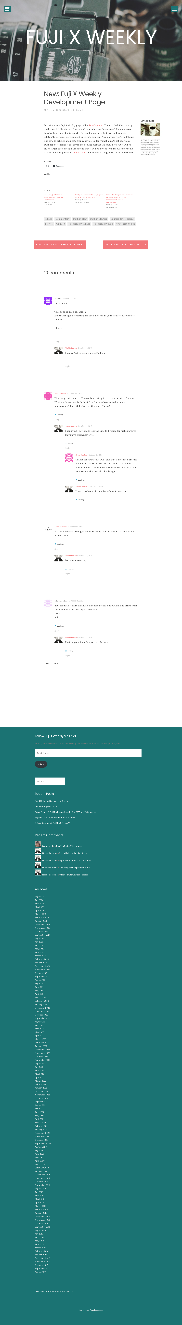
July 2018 (39, 1234)
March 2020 (40, 1164)
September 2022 (43, 1060)
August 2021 (40, 1105)
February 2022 (42, 1084)
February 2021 (41, 1126)
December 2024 (42, 966)
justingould (47, 846)
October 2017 (41, 1265)
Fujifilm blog (80, 218)
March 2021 (40, 1122)
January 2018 (41, 1254)
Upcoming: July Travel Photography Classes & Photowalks (54, 197)
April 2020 (40, 1161)
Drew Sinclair (60, 393)
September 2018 (42, 1227)
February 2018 (41, 1251)
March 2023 (40, 1039)
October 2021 (41, 1098)
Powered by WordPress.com (91, 1310)
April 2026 (39, 910)
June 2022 (39, 1070)
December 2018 (42, 1216)
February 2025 (42, 959)
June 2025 (39, 945)
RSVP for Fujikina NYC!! (46, 806)
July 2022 (39, 1067)
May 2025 (39, 948)
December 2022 (42, 1049)
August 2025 (40, 938)
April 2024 (40, 994)
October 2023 (41, 1015)
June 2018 (39, 1237)
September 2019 (42, 1185)
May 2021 (39, 1115)
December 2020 (42, 1133)
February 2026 (42, 917)
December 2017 (42, 1258)
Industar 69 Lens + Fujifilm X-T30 (125, 244)
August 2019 (40, 1188)
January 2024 (41, 1004)
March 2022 (40, 1081)
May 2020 (39, 1157)
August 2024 (41, 980)
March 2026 (40, 914)
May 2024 (39, 990)
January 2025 (41, 962)
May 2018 (39, 1240)
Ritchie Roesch (75, 110)
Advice (48, 218)
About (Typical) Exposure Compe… (75, 867)
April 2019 (39, 1202)
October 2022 (41, 1056)
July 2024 (39, 983)
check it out (79, 152)
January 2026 (41, 921)
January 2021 (41, 1129)
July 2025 (39, 942)
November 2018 (42, 1220)
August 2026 (41, 896)
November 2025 (42, 928)
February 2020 (42, 1167)
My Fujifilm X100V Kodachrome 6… (75, 860)
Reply (56, 341)
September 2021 (42, 1101)
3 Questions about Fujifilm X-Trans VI (52, 823)
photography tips (125, 223)
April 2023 (39, 1035)
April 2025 (39, 952)
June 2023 (39, 1028)
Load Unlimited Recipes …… (69, 846)
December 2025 (42, 924)
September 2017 (42, 1268)
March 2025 (40, 955)
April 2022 (39, 1077)
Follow (41, 764)
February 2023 (42, 1042)
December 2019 (42, 1174)
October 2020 (41, 1140)
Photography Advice (79, 223)
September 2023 (43, 1018)
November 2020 (42, 1136)
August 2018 (40, 1230)
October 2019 (41, 1181)
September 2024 (43, 976)
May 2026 (39, 907)
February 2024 (42, 1001)
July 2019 (39, 1192)
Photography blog (103, 223)
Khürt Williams (60, 527)
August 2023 (41, 1021)
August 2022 (41, 1063)
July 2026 (39, 900)
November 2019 (42, 1178)
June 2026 (39, 903)
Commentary (62, 218)
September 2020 (43, 1143)
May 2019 (39, 1199)
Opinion (60, 223)
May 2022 (39, 1074)
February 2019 (42, 1209)
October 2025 (41, 931)
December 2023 (42, 1008)
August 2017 (40, 1272)
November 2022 (42, 1053)
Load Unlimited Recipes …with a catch (53, 801)
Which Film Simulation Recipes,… (74, 874)
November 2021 (42, 1094)
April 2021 (39, 1119)
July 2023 (39, 1025)
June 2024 (39, 987)
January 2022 (41, 1088)
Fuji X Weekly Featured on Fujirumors (60, 244)
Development (96, 125)
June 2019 (39, 1195)
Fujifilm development (122, 218)
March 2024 (40, 997)
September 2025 (42, 935)
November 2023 (42, 1011)
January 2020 (41, 1171)
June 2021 (39, 1112)
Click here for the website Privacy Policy (54, 1291)
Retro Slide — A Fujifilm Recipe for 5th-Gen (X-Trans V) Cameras (65, 812)
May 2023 (39, 1032)
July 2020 (39, 1150)
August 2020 (41, 1147)
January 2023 (41, 1046)
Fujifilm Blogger (98, 218)
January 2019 (41, 1213)
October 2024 (41, 973)
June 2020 (39, 1154)
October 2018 (41, 1223)
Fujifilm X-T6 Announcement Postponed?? (55, 817)
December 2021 (42, 1091)
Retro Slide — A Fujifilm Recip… (73, 853)
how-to (49, 223)
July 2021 (39, 1108)
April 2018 (39, 1244)
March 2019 (40, 1206)
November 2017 (42, 1261)
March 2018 (40, 1247)
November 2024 (42, 969)
